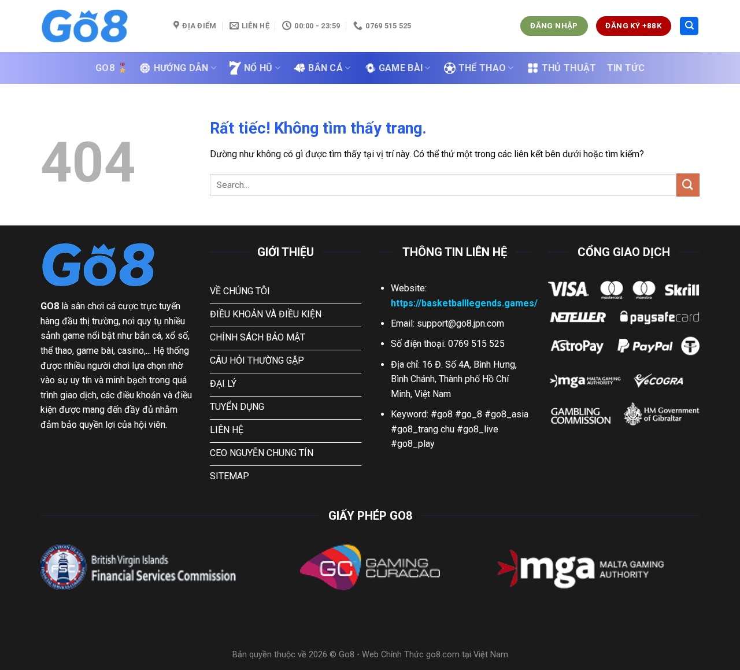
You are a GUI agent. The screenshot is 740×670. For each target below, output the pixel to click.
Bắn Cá (325, 67)
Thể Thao (482, 67)
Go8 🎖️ (112, 67)
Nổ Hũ (258, 67)
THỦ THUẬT (569, 67)
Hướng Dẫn (181, 67)
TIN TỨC (626, 67)
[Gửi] (688, 184)
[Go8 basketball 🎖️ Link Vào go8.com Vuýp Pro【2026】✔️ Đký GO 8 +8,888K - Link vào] (98, 26)
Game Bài (401, 67)
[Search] (689, 26)
